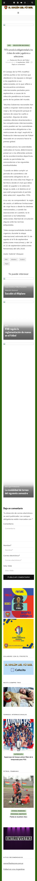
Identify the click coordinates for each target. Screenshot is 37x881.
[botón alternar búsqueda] (32, 2)
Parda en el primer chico (18, 817)
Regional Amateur (18, 814)
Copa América (10, 287)
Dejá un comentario (18, 64)
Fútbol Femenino (21, 287)
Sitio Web (7, 566)
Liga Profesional (13, 487)
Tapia (6, 263)
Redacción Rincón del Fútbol (19, 60)
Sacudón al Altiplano (15, 293)
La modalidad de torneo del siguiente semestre (17, 491)
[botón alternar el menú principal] (18, 12)
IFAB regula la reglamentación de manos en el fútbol (18, 332)
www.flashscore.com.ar (13, 863)
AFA (9, 45)
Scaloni (22, 259)
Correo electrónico (11, 555)
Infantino (13, 259)
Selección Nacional (21, 45)
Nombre (7, 545)
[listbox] (18, 741)
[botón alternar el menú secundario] (4, 2)
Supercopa (18, 754)
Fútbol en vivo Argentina (14, 869)
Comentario (8, 524)
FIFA (6, 259)
